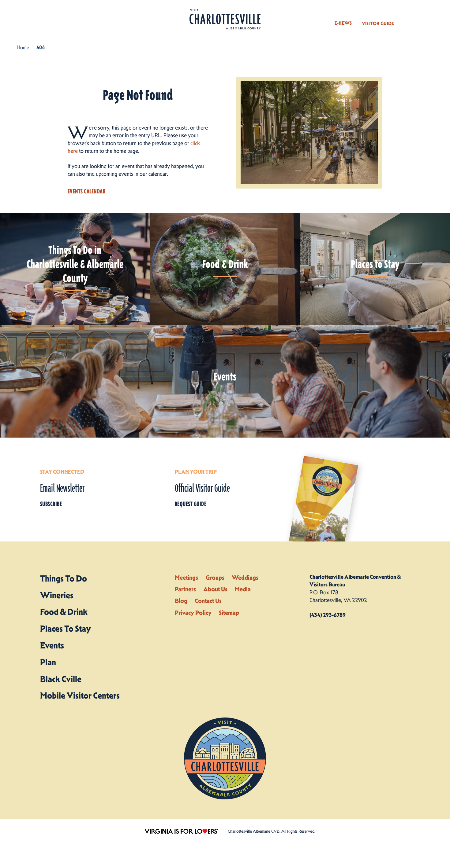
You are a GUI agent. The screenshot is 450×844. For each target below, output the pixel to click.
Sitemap (229, 612)
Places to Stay (65, 628)
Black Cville (60, 679)
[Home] (225, 19)
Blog (181, 600)
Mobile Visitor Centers (80, 695)
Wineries (56, 595)
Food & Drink (64, 612)
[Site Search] (408, 17)
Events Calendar (86, 191)
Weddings (245, 577)
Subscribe (51, 504)
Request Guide (190, 504)
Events (52, 645)
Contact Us (208, 600)
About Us (215, 589)
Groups (214, 577)
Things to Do (63, 578)
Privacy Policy (193, 612)
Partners (185, 589)
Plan (48, 662)
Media (243, 589)
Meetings (186, 577)
